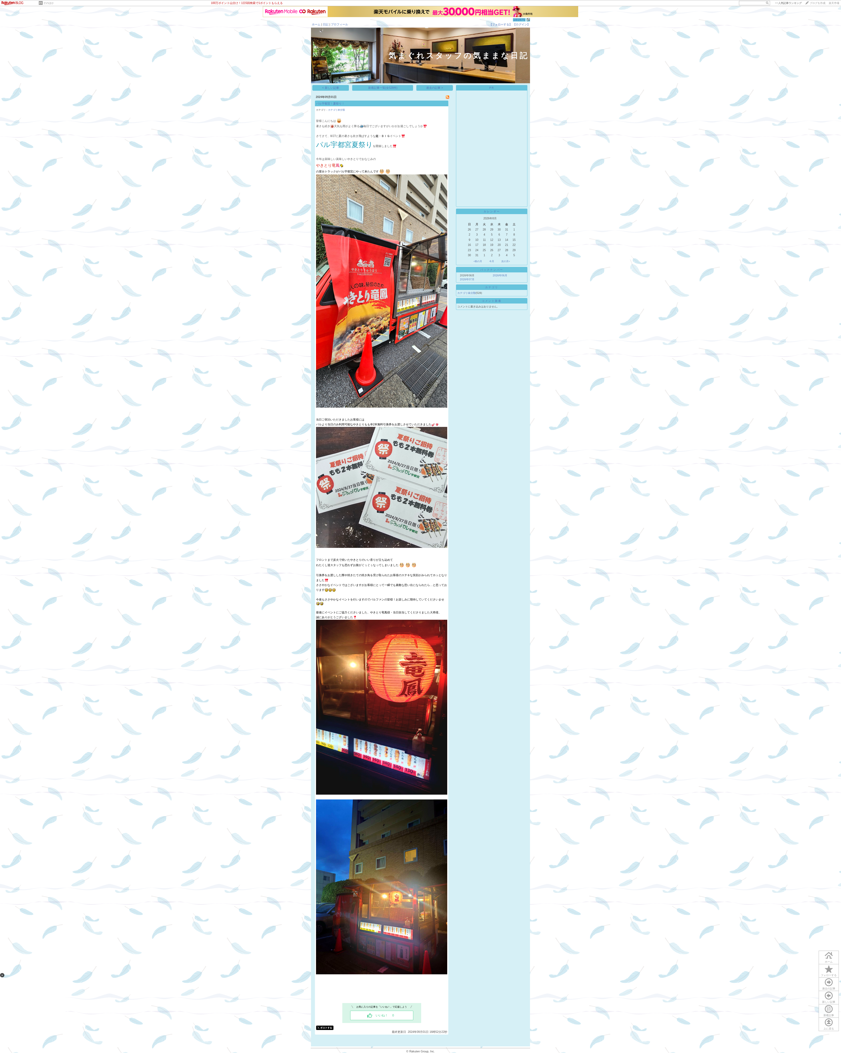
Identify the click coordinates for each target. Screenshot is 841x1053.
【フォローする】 (500, 24)
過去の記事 (828, 988)
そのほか (48, 3)
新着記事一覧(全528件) (382, 87)
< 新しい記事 (330, 87)
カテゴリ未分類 (336, 109)
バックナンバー (491, 269)
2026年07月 (467, 279)
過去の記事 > (434, 87)
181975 (519, 19)
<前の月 (478, 261)
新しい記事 (828, 1001)
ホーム (316, 24)
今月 (491, 261)
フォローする (829, 975)
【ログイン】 (521, 24)
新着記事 (828, 1015)
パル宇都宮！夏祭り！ (330, 103)
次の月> (505, 261)
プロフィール (339, 24)
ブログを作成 (817, 3)
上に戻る (828, 1028)
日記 (326, 24)
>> (788, 3)
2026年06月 (500, 275)
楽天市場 (834, 3)
